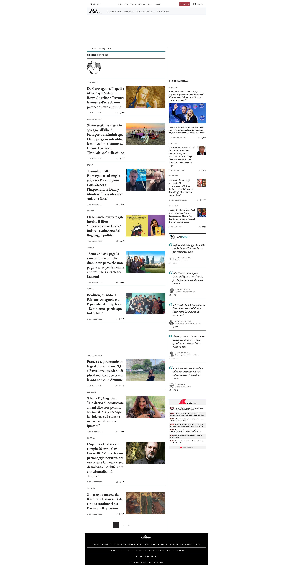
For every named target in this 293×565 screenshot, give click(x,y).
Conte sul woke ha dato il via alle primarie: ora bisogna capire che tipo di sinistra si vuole (188, 373)
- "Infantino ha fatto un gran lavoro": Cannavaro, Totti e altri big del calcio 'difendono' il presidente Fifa (186, 425)
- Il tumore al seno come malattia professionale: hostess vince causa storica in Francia (186, 408)
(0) (123, 112)
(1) (123, 319)
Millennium (133, 4)
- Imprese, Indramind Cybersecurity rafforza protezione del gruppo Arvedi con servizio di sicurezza (187, 414)
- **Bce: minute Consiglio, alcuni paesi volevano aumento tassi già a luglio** (187, 419)
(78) (176, 326)
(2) (123, 241)
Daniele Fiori (175, 227)
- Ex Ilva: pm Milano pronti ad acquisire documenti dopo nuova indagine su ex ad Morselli (185, 430)
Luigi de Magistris (183, 353)
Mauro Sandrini (182, 289)
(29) (176, 390)
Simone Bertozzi (94, 113)
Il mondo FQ (156, 4)
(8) (123, 482)
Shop (149, 4)
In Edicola (121, 4)
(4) (123, 204)
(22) (176, 358)
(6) (176, 263)
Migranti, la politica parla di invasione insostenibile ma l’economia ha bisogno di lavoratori (189, 310)
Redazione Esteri (177, 170)
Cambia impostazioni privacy (138, 544)
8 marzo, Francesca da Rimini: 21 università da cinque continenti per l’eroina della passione (104, 501)
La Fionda (180, 384)
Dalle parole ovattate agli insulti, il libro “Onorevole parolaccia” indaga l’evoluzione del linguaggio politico (105, 226)
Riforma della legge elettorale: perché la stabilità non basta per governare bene (189, 248)
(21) (205, 200)
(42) (123, 385)
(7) (123, 158)
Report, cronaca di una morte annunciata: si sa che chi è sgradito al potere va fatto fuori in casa (189, 341)
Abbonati (184, 4)
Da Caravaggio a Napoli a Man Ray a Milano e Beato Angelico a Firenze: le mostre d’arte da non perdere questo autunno (105, 97)
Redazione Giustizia (178, 200)
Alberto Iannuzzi (183, 321)
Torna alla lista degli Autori (101, 48)
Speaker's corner (183, 258)
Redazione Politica (177, 138)
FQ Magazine (142, 4)
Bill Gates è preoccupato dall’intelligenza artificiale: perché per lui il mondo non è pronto (188, 278)
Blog (127, 4)
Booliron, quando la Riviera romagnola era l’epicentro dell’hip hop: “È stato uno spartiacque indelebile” (104, 303)
